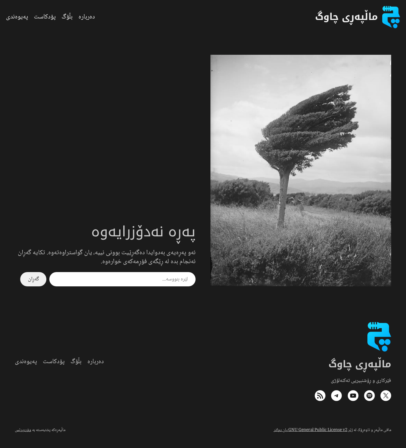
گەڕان (33, 279)
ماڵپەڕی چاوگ (359, 364)
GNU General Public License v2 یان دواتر (310, 430)
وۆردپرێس (23, 430)
